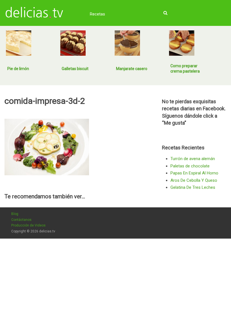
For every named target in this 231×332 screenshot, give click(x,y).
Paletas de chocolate (190, 166)
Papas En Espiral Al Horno (194, 173)
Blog (14, 214)
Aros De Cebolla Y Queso (193, 180)
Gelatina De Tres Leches (192, 187)
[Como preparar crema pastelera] (181, 43)
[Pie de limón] (18, 43)
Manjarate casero (131, 68)
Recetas (97, 14)
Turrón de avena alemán (192, 158)
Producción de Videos (28, 225)
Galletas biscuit (75, 68)
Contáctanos (21, 220)
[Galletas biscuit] (73, 43)
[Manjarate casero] (127, 43)
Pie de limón (18, 68)
